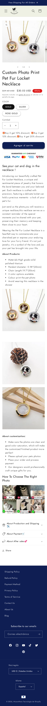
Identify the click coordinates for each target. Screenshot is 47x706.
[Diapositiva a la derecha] (29, 67)
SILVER (22, 106)
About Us (9, 609)
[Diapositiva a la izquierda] (17, 67)
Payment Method (12, 584)
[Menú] (6, 11)
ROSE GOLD (11, 113)
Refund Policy (11, 578)
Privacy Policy (11, 590)
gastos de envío (24, 95)
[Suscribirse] (39, 634)
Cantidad (6, 120)
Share (8, 550)
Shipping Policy (12, 571)
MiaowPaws (18, 701)
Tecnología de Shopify (32, 701)
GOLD (8, 106)
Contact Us (10, 603)
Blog (7, 615)
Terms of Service (12, 596)
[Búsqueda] (33, 11)
